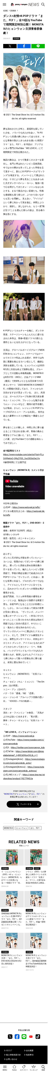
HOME (5, 10)
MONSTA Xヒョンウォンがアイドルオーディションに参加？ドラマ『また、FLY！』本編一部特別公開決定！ (36, 919)
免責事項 (29, 1055)
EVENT (37, 868)
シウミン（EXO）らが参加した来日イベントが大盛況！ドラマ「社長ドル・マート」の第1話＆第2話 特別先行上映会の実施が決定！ (36, 877)
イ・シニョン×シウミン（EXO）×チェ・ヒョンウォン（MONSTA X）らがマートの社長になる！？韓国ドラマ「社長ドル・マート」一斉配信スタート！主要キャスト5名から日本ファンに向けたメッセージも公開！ (11, 877)
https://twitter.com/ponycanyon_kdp (28, 747)
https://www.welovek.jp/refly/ (26, 507)
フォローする (25, 804)
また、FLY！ (36, 794)
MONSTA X (9, 794)
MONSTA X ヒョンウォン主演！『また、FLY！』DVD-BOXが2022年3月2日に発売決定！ (11, 959)
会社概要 (29, 1050)
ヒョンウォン (22, 794)
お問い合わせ (11, 1059)
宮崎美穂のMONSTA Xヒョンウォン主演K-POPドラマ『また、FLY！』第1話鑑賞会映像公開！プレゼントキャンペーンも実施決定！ (11, 919)
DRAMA (13, 10)
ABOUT (9, 1050)
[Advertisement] (24, 1000)
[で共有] (10, 46)
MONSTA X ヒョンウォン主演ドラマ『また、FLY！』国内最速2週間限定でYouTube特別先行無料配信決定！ (36, 961)
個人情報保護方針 (13, 1055)
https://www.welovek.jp (23, 736)
